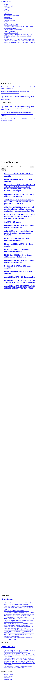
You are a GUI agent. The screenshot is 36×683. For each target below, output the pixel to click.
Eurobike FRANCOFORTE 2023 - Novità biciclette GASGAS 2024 (19, 261)
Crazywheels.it (8, 676)
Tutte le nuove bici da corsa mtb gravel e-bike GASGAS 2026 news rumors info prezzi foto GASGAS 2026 (19, 202)
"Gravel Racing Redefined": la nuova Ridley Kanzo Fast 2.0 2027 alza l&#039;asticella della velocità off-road (18, 607)
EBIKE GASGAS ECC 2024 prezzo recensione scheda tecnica (17, 250)
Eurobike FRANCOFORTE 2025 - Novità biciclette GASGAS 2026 (19, 195)
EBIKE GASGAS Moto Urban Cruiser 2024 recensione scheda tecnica (18, 256)
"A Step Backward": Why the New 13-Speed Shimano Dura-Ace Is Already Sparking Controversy (19, 651)
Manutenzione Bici (9, 20)
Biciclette (6, 10)
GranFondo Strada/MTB (11, 25)
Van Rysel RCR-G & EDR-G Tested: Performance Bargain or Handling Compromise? (18, 666)
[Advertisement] (18, 63)
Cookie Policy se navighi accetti (13, 29)
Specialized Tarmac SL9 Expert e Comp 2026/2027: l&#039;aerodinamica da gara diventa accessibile (18, 630)
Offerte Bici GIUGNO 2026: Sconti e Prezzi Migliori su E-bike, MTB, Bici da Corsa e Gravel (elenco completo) (19, 41)
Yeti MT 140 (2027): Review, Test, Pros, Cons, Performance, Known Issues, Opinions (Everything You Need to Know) (19, 655)
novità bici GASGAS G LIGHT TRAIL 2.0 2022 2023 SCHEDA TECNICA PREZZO (19, 281)
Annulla (3, 168)
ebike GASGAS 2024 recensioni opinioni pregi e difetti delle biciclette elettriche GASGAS (18, 233)
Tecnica (6, 12)
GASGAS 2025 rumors (12, 222)
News (5, 9)
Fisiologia (7, 17)
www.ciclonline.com (10, 681)
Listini (6, 22)
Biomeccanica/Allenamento (11, 15)
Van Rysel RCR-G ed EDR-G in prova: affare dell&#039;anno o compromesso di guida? (17, 616)
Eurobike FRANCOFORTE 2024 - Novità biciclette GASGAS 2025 (19, 226)
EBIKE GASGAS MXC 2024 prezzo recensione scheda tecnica (17, 239)
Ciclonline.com (7, 599)
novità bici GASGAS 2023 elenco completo (19, 277)
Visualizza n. (4, 170)
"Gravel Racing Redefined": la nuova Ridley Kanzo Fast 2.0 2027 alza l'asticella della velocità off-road (17, 92)
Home (6, 4)
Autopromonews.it (9, 674)
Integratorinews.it (9, 679)
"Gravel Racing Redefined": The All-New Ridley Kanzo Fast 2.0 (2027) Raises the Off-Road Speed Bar (19, 658)
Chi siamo (7, 7)
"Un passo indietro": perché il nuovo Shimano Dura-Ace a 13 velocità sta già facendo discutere (18, 603)
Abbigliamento (8, 18)
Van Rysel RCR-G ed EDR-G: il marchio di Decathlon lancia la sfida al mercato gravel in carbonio (19, 624)
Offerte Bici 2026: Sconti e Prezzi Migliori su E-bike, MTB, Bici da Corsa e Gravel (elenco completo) (19, 35)
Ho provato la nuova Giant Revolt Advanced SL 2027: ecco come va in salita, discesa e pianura (19, 627)
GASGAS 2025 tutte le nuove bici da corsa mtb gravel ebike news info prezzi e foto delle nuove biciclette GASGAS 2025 (19, 216)
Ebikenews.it (7, 677)
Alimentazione (8, 14)
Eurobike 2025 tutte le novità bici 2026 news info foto (19, 39)
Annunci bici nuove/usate (11, 33)
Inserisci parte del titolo (7, 167)
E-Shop (6, 37)
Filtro (32, 167)
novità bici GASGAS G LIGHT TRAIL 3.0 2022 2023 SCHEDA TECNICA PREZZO (19, 287)
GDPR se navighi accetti (11, 31)
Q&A (5, 23)
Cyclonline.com (8, 646)
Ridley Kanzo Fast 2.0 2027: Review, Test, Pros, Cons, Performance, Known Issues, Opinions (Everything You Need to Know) (19, 663)
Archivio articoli (8, 6)
